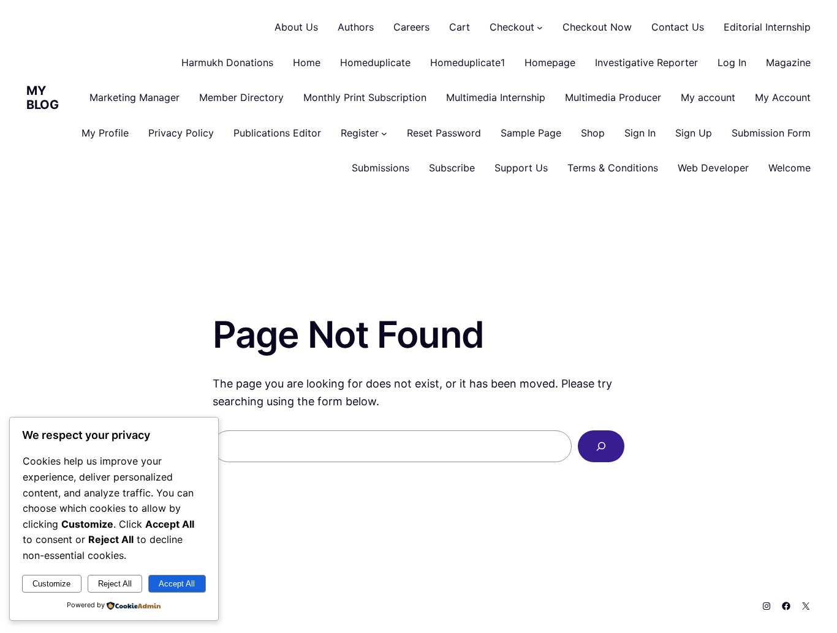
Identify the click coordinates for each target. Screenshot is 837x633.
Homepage (550, 62)
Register (360, 133)
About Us (296, 27)
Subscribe (452, 168)
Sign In (640, 133)
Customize (51, 583)
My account (708, 97)
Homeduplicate (375, 62)
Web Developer (713, 168)
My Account (783, 97)
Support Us (521, 168)
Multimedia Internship (495, 97)
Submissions (380, 168)
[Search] (601, 446)
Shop (593, 133)
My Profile (105, 133)
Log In (732, 62)
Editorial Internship (767, 27)
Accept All (177, 583)
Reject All (115, 583)
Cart (459, 27)
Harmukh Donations (227, 62)
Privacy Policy (181, 133)
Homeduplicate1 (467, 62)
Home (306, 62)
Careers (411, 27)
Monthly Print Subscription (364, 97)
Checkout (512, 27)
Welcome (789, 168)
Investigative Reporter (646, 62)
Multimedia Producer (613, 97)
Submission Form (771, 133)
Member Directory (241, 97)
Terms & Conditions (612, 168)
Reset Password (444, 133)
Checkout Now (597, 27)
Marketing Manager (134, 97)
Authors (356, 27)
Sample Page (531, 133)
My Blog (42, 97)
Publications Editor (277, 133)
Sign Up (693, 133)
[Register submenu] (384, 133)
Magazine (788, 62)
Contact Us (677, 27)
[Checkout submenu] (540, 27)
